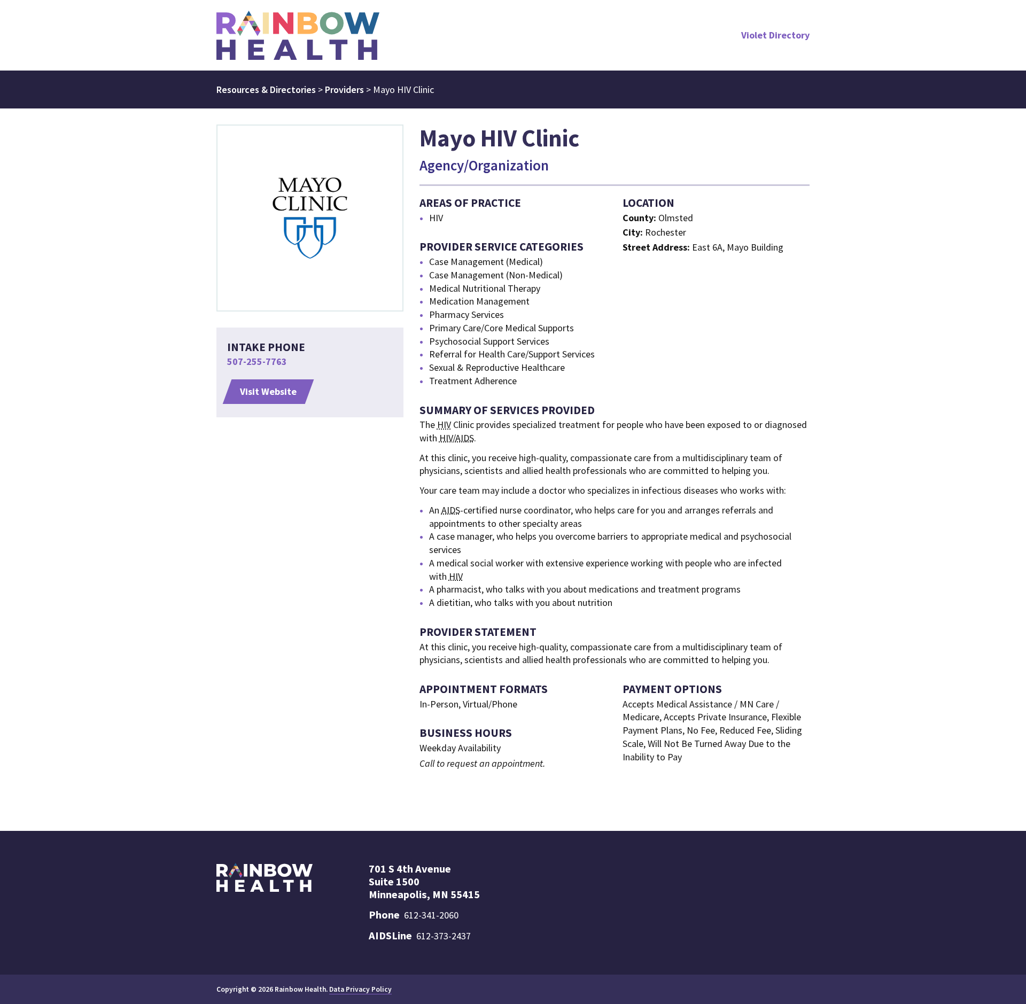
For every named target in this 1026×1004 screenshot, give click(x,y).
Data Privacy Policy (360, 989)
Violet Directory (775, 35)
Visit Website (268, 391)
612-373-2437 (443, 936)
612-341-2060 (431, 915)
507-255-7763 (257, 361)
